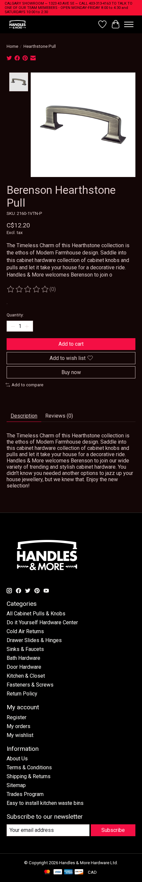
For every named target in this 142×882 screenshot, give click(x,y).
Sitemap (16, 785)
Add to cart (71, 344)
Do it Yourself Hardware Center (42, 622)
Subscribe (113, 830)
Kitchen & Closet (26, 676)
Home (12, 46)
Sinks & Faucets (25, 649)
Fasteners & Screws (30, 685)
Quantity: (15, 314)
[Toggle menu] (128, 24)
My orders (18, 726)
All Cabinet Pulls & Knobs (36, 613)
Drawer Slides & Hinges (34, 640)
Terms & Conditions (29, 767)
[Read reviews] (28, 289)
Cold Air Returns (25, 631)
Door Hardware (24, 667)
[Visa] (57, 872)
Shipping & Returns (29, 776)
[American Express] (68, 872)
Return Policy (22, 694)
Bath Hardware (23, 658)
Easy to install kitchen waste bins (45, 803)
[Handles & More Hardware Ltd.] (17, 24)
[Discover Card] (79, 872)
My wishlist (20, 735)
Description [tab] (24, 416)
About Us (17, 758)
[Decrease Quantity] (13, 326)
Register (16, 717)
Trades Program (25, 794)
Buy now (71, 372)
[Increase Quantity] (26, 326)
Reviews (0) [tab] (59, 416)
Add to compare (27, 384)
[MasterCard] (47, 872)
